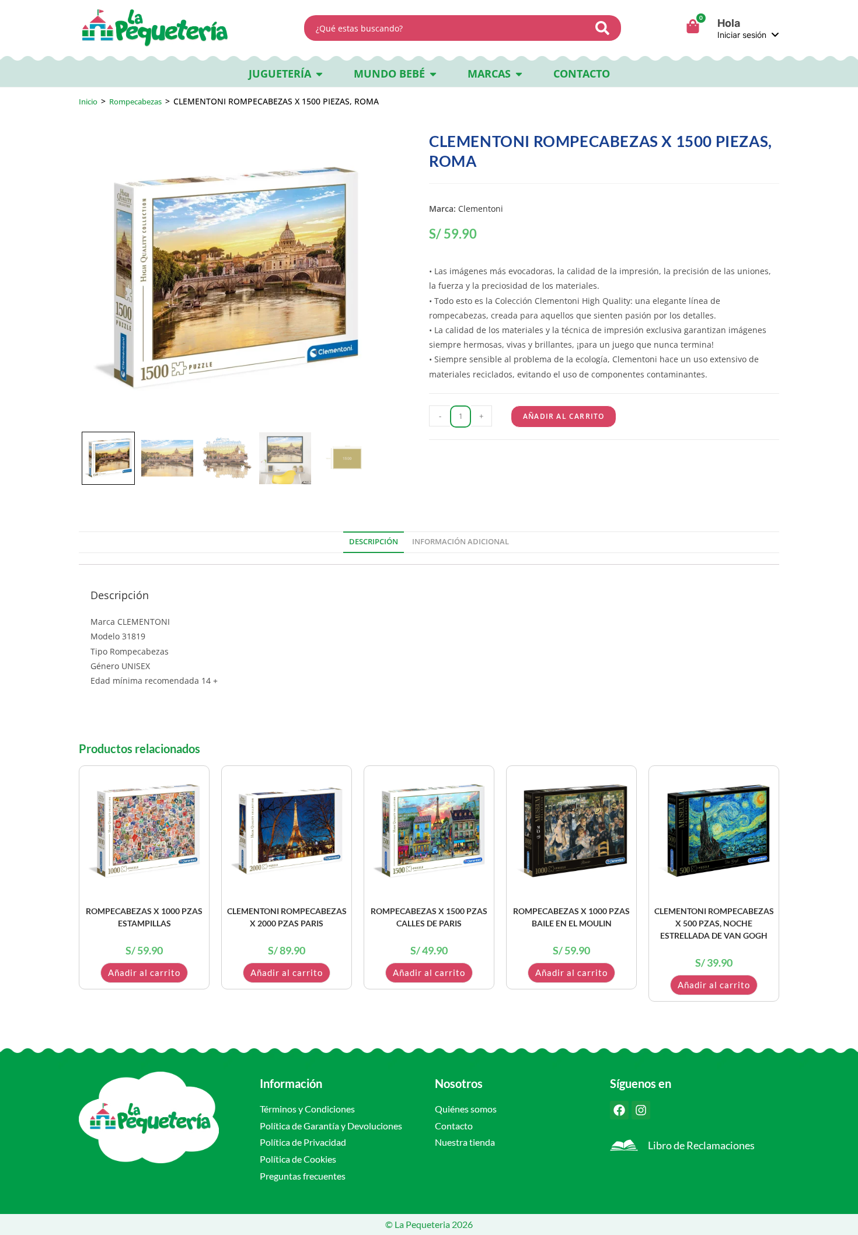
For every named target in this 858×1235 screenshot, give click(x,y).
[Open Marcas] (519, 74)
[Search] (606, 28)
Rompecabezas (135, 101)
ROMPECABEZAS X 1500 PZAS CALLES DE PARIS (429, 917)
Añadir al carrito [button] (144, 972)
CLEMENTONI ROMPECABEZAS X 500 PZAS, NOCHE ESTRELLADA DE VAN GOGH (714, 923)
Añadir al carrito (563, 416)
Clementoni (480, 208)
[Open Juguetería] (319, 74)
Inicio (88, 101)
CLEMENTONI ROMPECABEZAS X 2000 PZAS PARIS (287, 917)
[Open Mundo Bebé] (433, 74)
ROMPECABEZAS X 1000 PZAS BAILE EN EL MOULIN (571, 917)
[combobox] (447, 28)
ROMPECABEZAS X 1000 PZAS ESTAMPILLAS (144, 917)
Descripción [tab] (373, 542)
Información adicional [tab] (460, 542)
